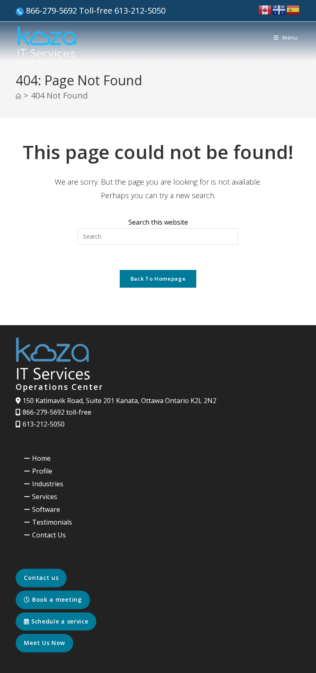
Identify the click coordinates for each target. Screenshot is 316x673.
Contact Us (49, 534)
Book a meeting (56, 599)
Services (44, 496)
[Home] (18, 96)
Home (41, 458)
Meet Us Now (44, 643)
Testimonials (52, 522)
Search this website (158, 222)
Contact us (41, 578)
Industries (47, 483)
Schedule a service (58, 621)
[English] (265, 9)
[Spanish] (293, 9)
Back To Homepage (158, 278)
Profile (42, 471)
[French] (279, 9)
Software (46, 509)
